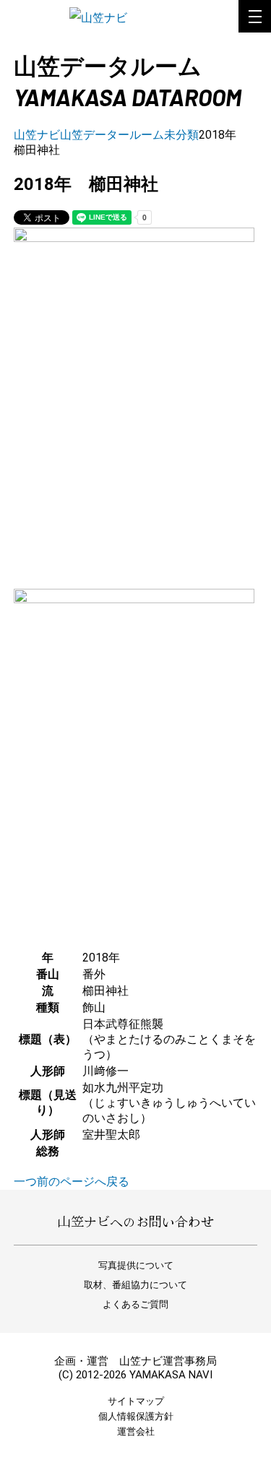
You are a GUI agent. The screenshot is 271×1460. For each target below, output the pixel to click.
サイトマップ (136, 1401)
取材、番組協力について (135, 1284)
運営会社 (136, 1431)
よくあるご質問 (135, 1304)
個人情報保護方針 (135, 1416)
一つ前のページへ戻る (71, 1181)
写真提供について (135, 1265)
